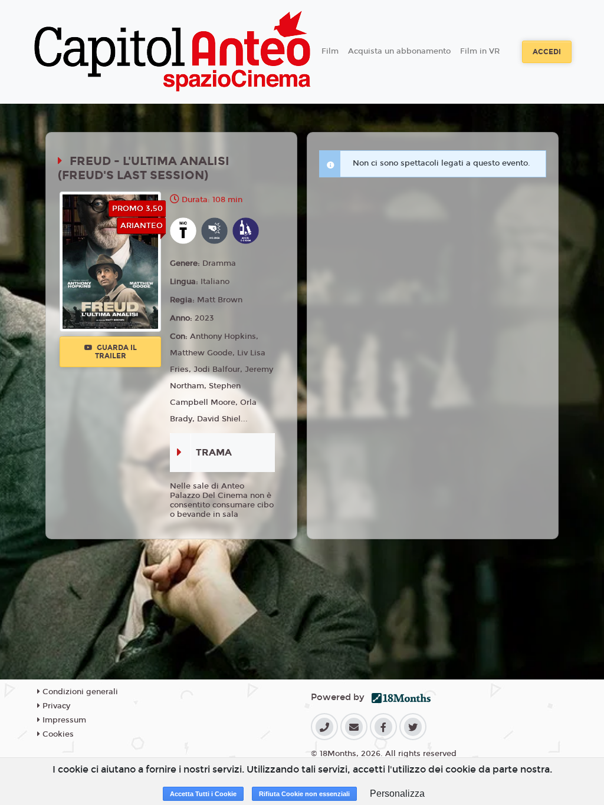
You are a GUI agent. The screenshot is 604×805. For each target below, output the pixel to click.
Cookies (57, 734)
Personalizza (397, 793)
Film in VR (480, 51)
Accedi (547, 52)
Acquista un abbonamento (399, 51)
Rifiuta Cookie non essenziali (304, 793)
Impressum (63, 720)
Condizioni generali (79, 692)
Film (330, 51)
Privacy (55, 706)
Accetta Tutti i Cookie (203, 793)
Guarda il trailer (116, 352)
